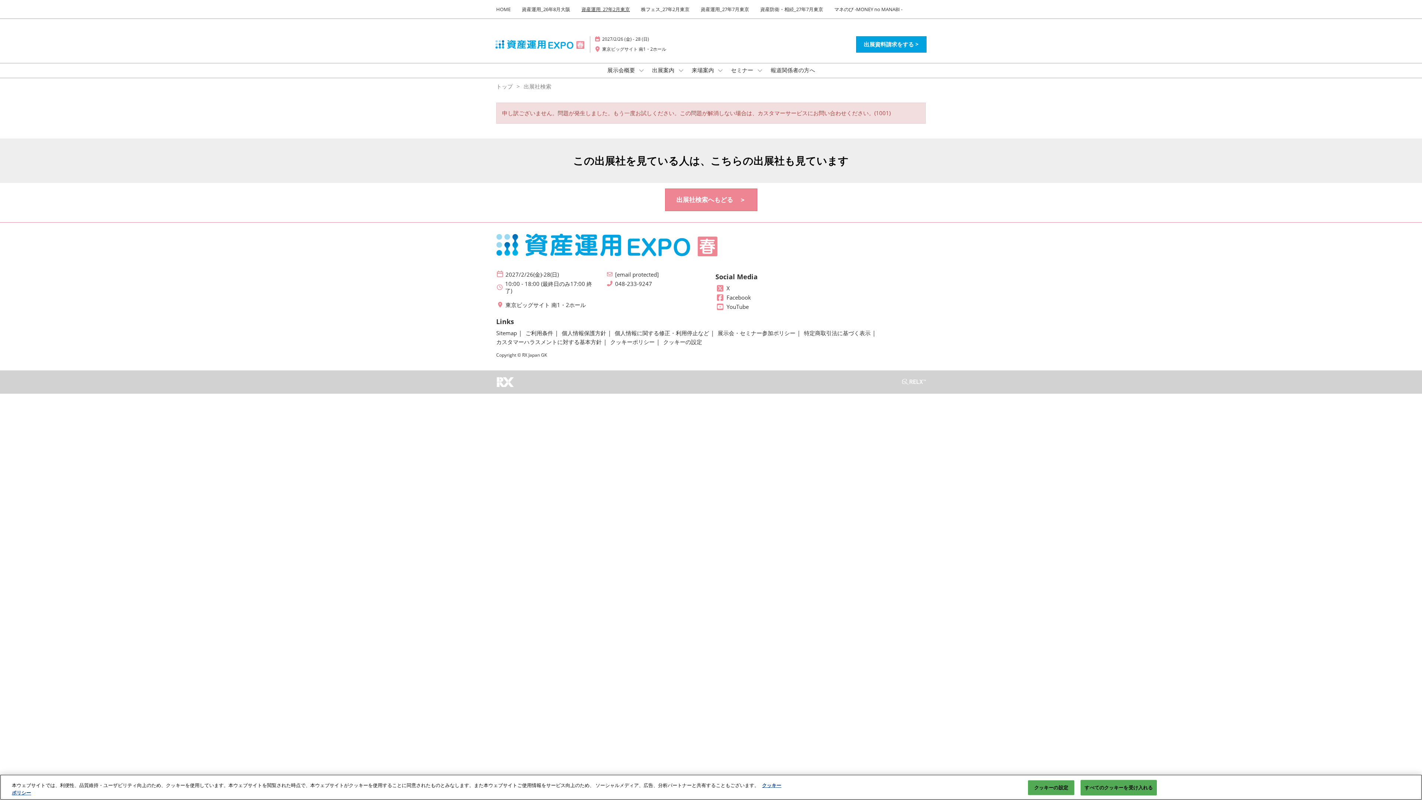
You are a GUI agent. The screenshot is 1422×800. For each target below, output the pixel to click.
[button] (891, 44)
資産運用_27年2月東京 (605, 9)
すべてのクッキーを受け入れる (1119, 787)
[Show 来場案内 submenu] (720, 70)
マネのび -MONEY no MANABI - (868, 9)
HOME (503, 9)
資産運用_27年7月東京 (725, 9)
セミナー (743, 70)
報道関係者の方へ (793, 70)
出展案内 (664, 70)
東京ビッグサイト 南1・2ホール (634, 49)
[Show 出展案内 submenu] (681, 70)
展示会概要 (622, 70)
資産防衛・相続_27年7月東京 (791, 9)
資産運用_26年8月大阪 (546, 9)
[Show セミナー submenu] (760, 70)
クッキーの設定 (1051, 787)
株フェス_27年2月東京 (665, 9)
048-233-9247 (633, 283)
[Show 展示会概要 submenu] (641, 70)
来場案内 (703, 70)
